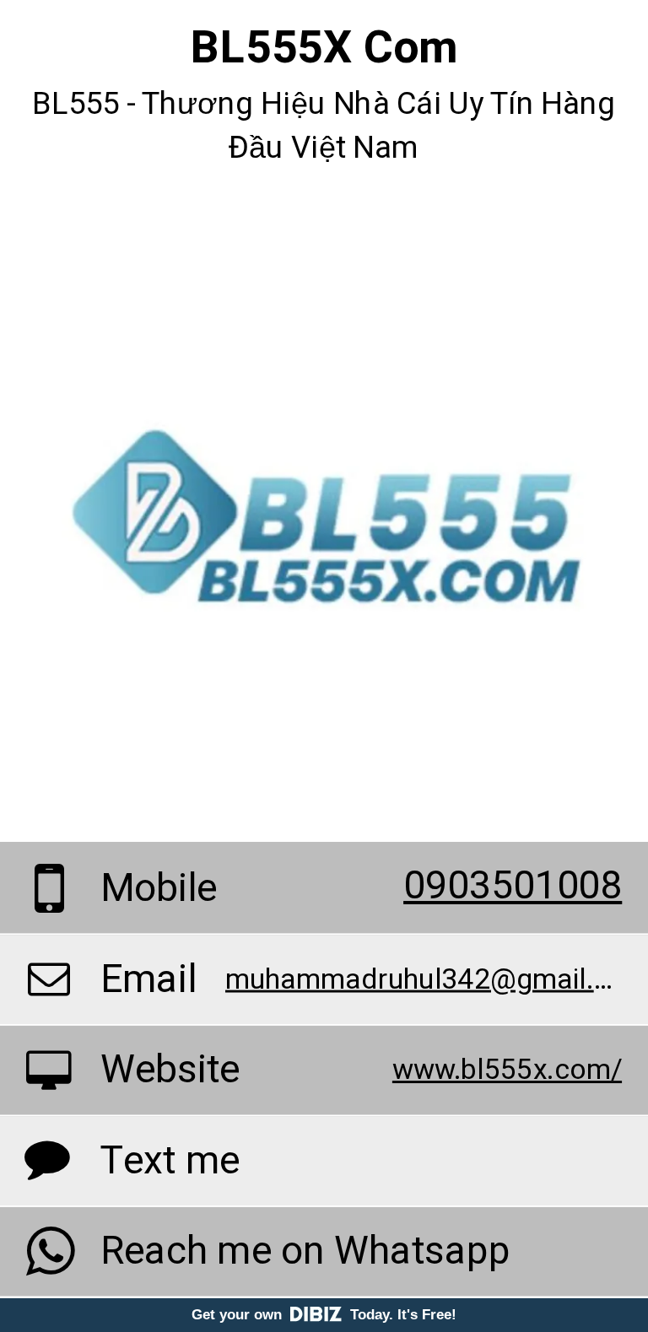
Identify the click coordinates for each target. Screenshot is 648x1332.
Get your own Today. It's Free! (324, 1315)
